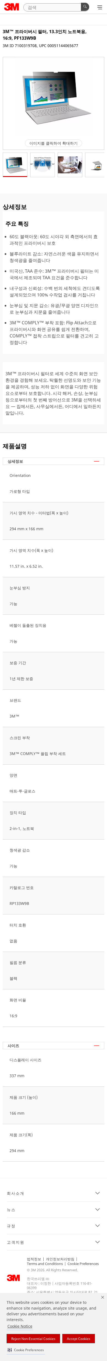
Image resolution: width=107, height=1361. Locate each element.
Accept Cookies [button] (78, 1338)
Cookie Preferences (83, 1263)
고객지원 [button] (15, 1242)
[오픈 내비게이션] (99, 7)
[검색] (85, 7)
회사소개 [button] (15, 1193)
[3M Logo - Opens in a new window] (11, 7)
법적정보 (34, 1259)
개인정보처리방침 (60, 1259)
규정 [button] (11, 1225)
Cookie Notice (19, 1326)
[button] (26, 1349)
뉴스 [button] (11, 1209)
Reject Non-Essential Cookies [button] (33, 1338)
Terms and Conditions (45, 1263)
